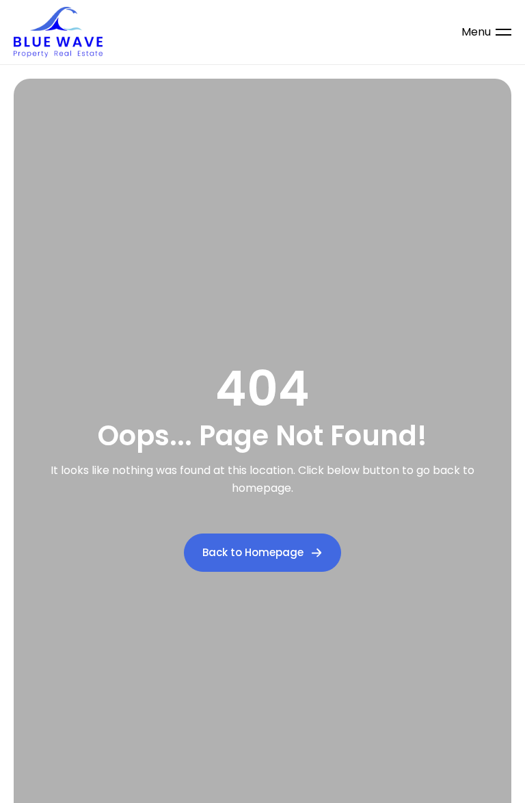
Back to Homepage (253, 552)
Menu (476, 32)
